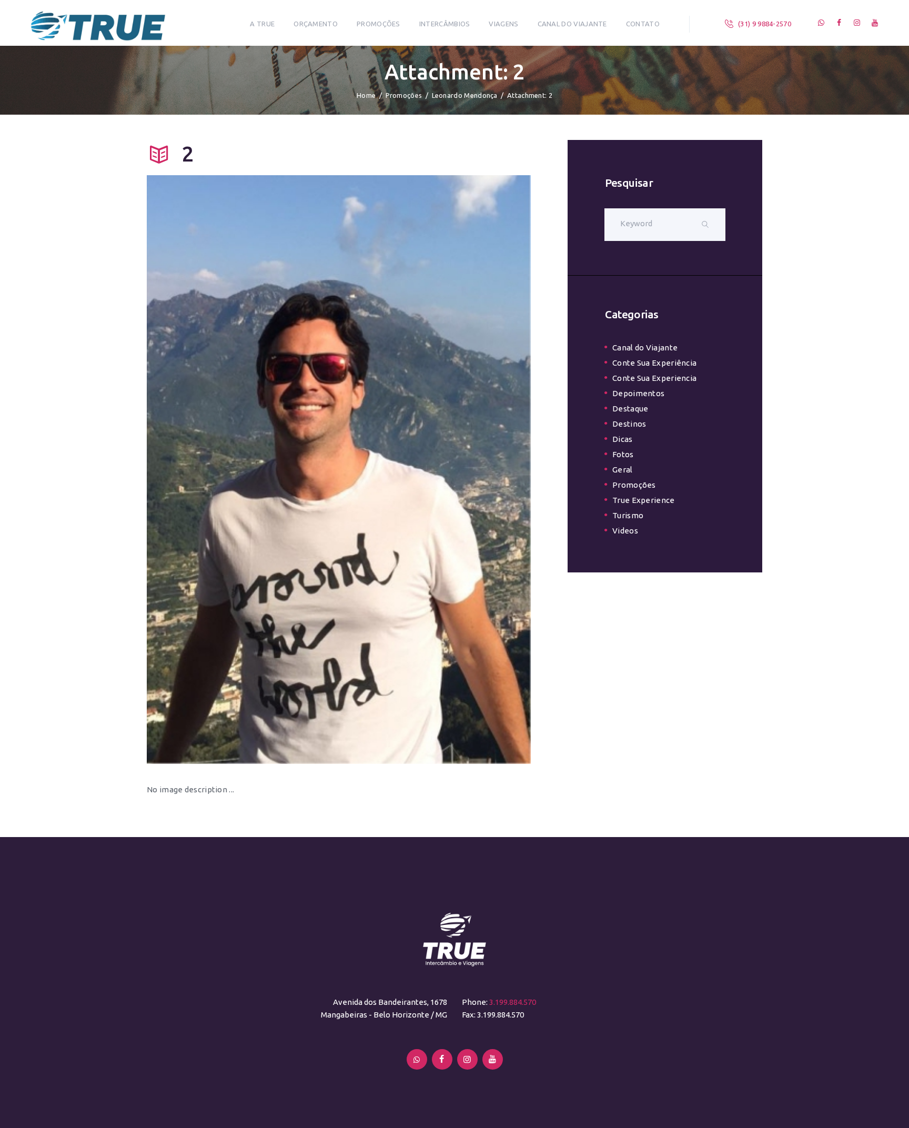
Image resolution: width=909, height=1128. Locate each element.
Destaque (630, 408)
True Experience (643, 500)
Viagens (503, 23)
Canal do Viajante (572, 23)
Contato (643, 23)
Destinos (629, 423)
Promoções (378, 23)
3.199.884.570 (512, 1002)
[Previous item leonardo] (243, 469)
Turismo (627, 515)
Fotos (623, 454)
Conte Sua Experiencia (654, 378)
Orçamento (316, 23)
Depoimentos (638, 393)
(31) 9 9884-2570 (764, 23)
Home (366, 95)
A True (262, 23)
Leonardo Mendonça (465, 95)
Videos (625, 530)
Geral (622, 469)
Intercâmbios (444, 23)
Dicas (622, 439)
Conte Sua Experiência (654, 362)
